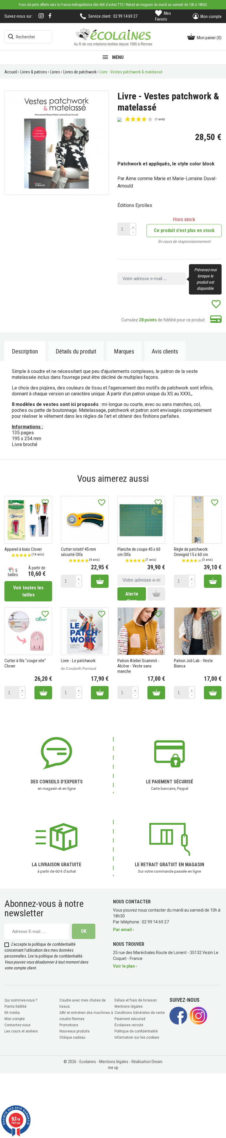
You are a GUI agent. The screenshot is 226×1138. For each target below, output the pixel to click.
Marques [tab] (124, 351)
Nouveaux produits (74, 1031)
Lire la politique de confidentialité (55, 956)
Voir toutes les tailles (28, 591)
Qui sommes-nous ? (20, 1000)
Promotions (68, 1025)
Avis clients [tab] (165, 351)
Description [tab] (25, 351)
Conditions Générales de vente (139, 1013)
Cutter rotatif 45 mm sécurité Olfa (78, 552)
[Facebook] (50, 16)
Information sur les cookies (136, 1037)
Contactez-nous (17, 1025)
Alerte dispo (131, 596)
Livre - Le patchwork (78, 660)
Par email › (123, 929)
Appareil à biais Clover (23, 549)
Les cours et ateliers (21, 1031)
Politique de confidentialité (136, 1031)
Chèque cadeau (72, 1037)
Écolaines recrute (128, 1025)
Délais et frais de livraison (135, 1000)
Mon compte (14, 1019)
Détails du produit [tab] (76, 351)
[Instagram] (41, 16)
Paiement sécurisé (129, 1019)
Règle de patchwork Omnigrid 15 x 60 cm (191, 552)
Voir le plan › (125, 966)
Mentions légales (128, 1006)
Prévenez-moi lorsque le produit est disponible (205, 279)
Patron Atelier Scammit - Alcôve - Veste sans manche (138, 666)
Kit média (12, 1013)
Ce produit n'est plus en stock (184, 230)
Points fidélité (15, 1006)
